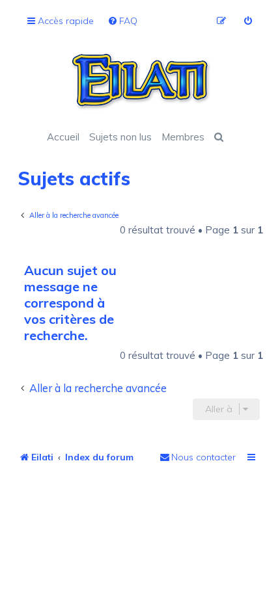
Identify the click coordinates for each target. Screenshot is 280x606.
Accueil (63, 137)
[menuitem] (122, 21)
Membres (182, 137)
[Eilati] (140, 81)
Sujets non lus (120, 137)
